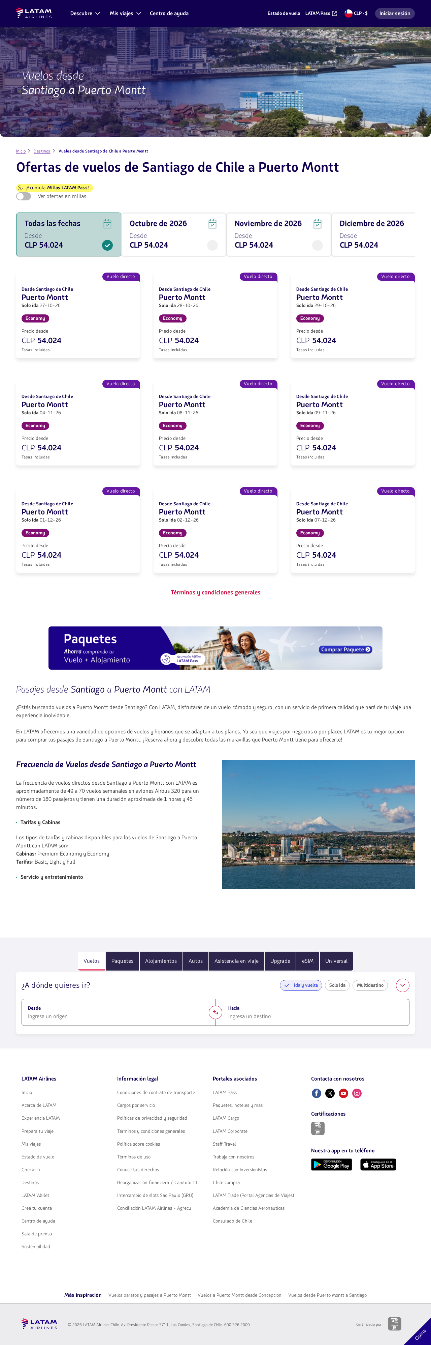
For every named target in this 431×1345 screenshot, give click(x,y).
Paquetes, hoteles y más (238, 1105)
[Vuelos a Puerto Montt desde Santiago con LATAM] (318, 824)
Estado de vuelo (38, 1157)
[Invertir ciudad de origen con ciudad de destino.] (215, 1012)
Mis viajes (31, 1144)
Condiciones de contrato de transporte (156, 1092)
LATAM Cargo (226, 1118)
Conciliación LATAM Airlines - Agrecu (154, 1208)
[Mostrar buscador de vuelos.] (402, 985)
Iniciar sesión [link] (397, 14)
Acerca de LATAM (39, 1105)
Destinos (30, 1182)
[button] (84, 13)
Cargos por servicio (136, 1105)
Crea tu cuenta (37, 1208)
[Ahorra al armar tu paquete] (215, 649)
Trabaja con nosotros (233, 1157)
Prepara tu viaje (38, 1131)
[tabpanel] (215, 1003)
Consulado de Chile (232, 1221)
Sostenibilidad (36, 1247)
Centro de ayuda (38, 1221)
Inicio (27, 1092)
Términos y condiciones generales (151, 1131)
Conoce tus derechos (138, 1170)
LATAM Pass (225, 1092)
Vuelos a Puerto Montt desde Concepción (239, 1295)
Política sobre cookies (138, 1144)
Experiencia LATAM (41, 1118)
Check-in (31, 1170)
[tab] (91, 961)
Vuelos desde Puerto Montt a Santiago (327, 1295)
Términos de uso (134, 1157)
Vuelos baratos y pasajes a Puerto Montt (149, 1295)
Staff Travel (224, 1144)
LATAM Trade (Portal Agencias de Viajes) (253, 1195)
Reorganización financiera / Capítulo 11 (157, 1182)
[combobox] (118, 1016)
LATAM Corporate (230, 1131)
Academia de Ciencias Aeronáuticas (249, 1208)
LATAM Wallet (35, 1195)
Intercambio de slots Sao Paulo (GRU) (155, 1195)
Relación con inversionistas (240, 1170)
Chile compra (226, 1182)
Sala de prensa (37, 1234)
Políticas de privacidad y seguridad (152, 1118)
